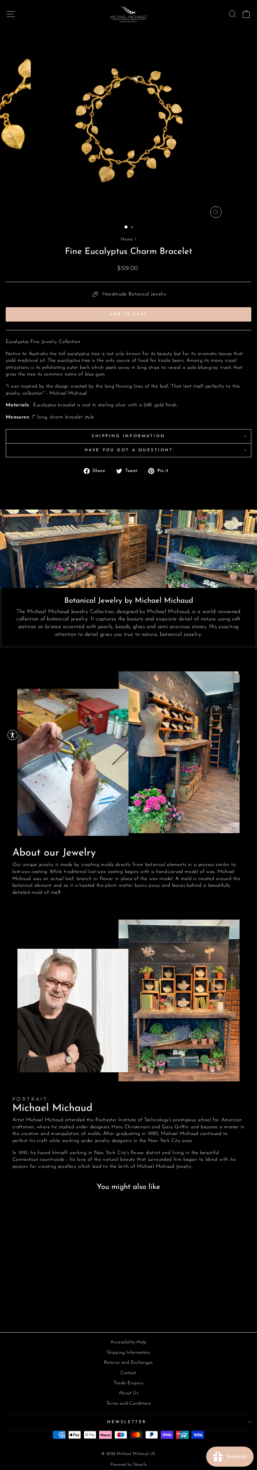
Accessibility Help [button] (128, 1342)
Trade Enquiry (129, 1383)
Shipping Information (128, 436)
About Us (128, 1393)
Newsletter (126, 1422)
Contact (128, 1373)
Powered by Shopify (128, 1465)
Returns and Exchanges (128, 1362)
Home (127, 239)
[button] (12, 735)
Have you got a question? (129, 450)
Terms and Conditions (128, 1403)
